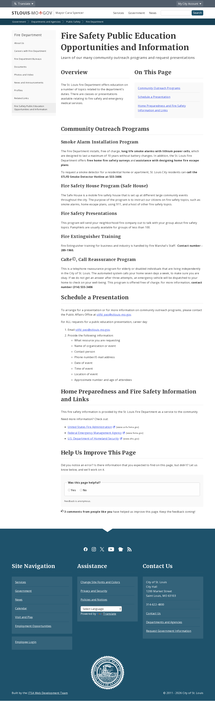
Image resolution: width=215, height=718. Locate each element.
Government (136, 13)
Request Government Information (168, 631)
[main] (107, 274)
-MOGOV (32, 13)
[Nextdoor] (120, 549)
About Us (19, 43)
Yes (73, 490)
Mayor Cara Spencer (70, 13)
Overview (74, 72)
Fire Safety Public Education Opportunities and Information (30, 108)
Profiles (18, 90)
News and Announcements (29, 82)
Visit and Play (24, 617)
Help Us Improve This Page (98, 452)
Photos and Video (24, 74)
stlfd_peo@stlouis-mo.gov (114, 314)
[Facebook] (85, 549)
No (85, 490)
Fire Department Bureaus (27, 58)
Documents (20, 66)
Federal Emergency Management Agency (95, 433)
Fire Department (94, 21)
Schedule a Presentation (154, 97)
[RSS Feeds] (129, 549)
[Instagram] (94, 549)
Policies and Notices (94, 599)
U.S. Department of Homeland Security (93, 438)
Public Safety (73, 21)
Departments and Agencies (46, 21)
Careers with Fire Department (30, 50)
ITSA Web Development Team (48, 693)
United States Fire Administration (90, 427)
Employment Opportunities (33, 626)
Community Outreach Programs (159, 88)
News (153, 13)
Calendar (21, 608)
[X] (102, 549)
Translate (109, 614)
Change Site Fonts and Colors (100, 582)
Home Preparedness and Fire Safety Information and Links (129, 395)
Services (118, 13)
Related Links (21, 98)
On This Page (153, 72)
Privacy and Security (94, 591)
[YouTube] (111, 549)
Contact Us (153, 613)
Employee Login (25, 642)
